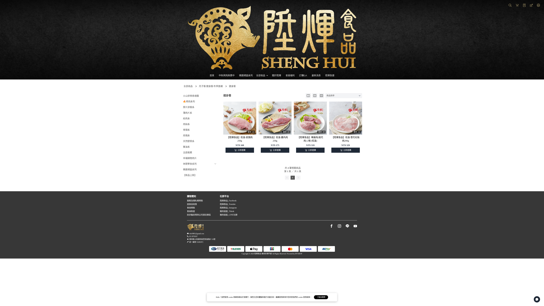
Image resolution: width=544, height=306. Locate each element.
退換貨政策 (192, 204)
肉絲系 (186, 124)
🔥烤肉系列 (189, 101)
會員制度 (191, 211)
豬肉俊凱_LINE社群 (228, 215)
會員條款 (191, 208)
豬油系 (186, 147)
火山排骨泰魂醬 (191, 96)
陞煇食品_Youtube (227, 204)
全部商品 (188, 86)
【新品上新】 (190, 175)
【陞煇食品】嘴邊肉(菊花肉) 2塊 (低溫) (310, 139)
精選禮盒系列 (190, 169)
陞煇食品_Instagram (228, 208)
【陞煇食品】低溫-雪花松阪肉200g (346, 139)
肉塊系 (186, 135)
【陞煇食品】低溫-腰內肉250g (275, 139)
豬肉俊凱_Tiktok (227, 211)
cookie (231, 297)
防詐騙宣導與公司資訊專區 (199, 215)
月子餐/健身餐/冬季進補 (211, 86)
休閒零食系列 (190, 164)
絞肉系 (186, 118)
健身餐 (232, 86)
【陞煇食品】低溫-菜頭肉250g (240, 139)
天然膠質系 (188, 141)
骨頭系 (186, 130)
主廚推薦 (187, 152)
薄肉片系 (187, 113)
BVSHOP (298, 254)
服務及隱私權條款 (195, 201)
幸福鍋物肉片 (190, 158)
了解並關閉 (321, 297)
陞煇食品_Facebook (228, 201)
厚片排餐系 (188, 107)
